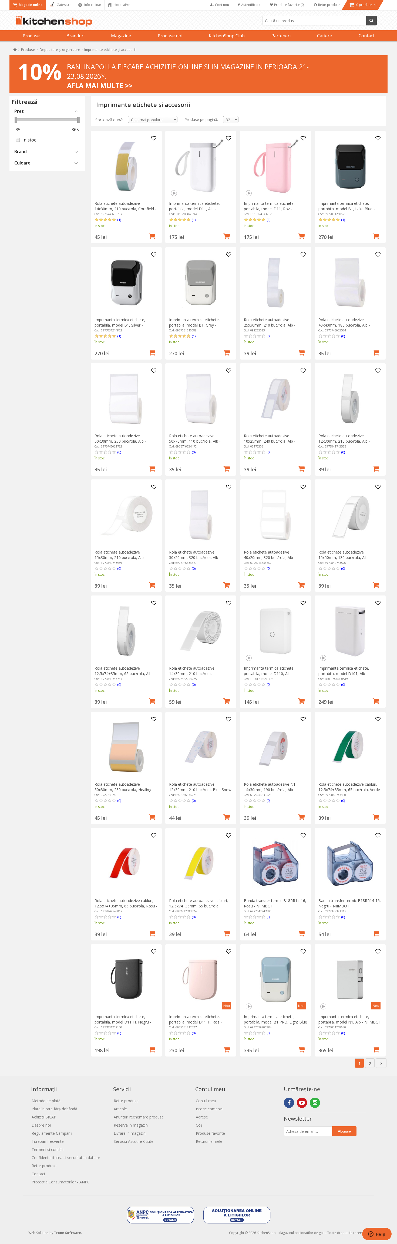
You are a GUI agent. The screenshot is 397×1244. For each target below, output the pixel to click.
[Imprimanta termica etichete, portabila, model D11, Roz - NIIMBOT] (275, 166)
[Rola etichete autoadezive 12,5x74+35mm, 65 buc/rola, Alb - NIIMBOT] (126, 631)
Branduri (75, 36)
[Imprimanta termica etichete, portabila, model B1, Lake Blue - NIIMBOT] (350, 166)
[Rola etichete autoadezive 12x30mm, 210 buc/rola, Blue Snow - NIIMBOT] (201, 747)
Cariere (324, 36)
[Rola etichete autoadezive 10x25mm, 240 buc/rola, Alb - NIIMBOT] (275, 398)
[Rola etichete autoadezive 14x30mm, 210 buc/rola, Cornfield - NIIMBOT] (126, 166)
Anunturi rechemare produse (139, 1117)
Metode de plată (46, 1100)
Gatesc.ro (64, 4)
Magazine (121, 36)
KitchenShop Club (227, 36)
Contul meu (206, 1100)
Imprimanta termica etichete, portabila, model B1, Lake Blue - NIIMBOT (346, 209)
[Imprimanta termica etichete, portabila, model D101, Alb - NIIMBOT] (350, 631)
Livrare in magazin (130, 1133)
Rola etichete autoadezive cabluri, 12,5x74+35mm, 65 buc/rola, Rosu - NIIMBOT (126, 906)
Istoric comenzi (209, 1108)
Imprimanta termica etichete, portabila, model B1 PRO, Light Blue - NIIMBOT (275, 1022)
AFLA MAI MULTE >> (100, 85)
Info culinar (92, 4)
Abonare (344, 1131)
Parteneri (281, 36)
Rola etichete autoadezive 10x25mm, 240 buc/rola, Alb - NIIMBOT (269, 441)
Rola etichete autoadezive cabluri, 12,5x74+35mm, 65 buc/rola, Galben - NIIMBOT (198, 906)
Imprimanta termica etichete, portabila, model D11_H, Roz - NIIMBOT (195, 1022)
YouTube (302, 1103)
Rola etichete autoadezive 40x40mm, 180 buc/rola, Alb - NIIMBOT (344, 325)
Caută (371, 20)
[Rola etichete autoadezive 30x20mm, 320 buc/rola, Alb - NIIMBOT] (201, 515)
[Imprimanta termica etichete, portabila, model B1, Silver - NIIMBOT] (126, 282)
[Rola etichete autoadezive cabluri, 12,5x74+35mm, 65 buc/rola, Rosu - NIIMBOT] (126, 863)
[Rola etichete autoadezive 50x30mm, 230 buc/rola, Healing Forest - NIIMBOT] (126, 747)
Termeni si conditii (47, 1149)
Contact (366, 36)
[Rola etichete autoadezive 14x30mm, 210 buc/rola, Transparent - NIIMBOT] (201, 631)
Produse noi (170, 36)
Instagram (315, 1103)
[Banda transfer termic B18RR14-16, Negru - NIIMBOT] (350, 863)
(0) (268, 336)
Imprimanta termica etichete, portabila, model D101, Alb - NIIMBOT (343, 674)
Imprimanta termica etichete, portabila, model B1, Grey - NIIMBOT (194, 325)
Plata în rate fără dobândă (54, 1108)
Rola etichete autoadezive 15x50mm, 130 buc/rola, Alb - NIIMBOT (344, 557)
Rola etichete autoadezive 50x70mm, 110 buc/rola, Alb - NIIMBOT (195, 441)
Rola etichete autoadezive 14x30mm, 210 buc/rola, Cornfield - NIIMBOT (125, 209)
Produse (31, 36)
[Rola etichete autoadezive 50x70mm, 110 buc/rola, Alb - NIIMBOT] (201, 398)
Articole (120, 1108)
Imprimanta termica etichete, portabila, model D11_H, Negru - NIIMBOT (123, 1022)
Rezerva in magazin (131, 1125)
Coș (199, 1125)
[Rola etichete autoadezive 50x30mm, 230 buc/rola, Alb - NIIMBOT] (126, 398)
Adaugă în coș (152, 235)
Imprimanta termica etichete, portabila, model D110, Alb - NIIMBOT (269, 674)
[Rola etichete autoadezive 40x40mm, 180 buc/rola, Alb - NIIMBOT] (350, 282)
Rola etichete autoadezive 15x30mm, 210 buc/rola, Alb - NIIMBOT (120, 557)
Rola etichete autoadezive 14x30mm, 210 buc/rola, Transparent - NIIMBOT (191, 674)
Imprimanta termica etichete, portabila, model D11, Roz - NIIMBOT (269, 209)
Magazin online (30, 4)
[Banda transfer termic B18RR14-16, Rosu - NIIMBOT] (275, 863)
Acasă (15, 51)
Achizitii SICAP (44, 1117)
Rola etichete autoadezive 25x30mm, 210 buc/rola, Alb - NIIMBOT (269, 325)
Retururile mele (209, 1141)
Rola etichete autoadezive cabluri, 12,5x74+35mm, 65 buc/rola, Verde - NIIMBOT (349, 790)
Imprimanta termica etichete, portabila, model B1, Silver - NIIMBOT (120, 325)
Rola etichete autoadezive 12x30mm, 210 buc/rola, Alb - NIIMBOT (344, 441)
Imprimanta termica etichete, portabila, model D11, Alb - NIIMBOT (194, 209)
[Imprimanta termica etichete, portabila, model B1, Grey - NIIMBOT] (201, 282)
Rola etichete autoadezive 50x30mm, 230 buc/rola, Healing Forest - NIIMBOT (123, 790)
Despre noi (41, 1125)
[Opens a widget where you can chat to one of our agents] (377, 1234)
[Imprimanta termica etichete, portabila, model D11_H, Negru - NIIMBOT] (126, 979)
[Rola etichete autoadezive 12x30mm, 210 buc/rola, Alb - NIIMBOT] (350, 398)
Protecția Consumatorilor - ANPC (61, 1181)
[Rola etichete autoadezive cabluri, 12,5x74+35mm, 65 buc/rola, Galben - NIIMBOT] (201, 863)
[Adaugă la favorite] (154, 138)
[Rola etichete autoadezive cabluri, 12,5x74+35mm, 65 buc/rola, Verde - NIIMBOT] (350, 747)
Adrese (202, 1117)
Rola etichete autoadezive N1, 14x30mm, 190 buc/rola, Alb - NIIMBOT (270, 790)
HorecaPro (121, 4)
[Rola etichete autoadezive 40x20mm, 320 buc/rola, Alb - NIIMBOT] (275, 515)
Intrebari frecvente (48, 1141)
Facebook (289, 1103)
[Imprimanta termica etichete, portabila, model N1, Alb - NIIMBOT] (350, 979)
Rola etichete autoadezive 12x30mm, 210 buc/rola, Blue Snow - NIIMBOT (200, 790)
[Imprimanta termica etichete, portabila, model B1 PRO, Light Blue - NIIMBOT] (275, 979)
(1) (119, 219)
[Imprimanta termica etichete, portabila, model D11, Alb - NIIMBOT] (201, 166)
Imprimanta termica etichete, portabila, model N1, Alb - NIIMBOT (349, 1019)
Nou (226, 1005)
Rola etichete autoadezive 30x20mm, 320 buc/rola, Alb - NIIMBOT (195, 557)
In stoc (29, 140)
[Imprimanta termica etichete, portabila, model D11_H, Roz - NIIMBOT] (201, 979)
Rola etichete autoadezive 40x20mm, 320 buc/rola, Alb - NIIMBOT (269, 557)
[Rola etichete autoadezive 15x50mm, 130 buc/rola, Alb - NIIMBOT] (350, 515)
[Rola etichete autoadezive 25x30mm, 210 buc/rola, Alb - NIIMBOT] (275, 282)
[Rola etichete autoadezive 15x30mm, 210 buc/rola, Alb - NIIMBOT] (126, 515)
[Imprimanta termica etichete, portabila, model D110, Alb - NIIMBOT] (275, 631)
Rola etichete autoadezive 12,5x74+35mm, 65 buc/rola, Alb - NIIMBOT (124, 674)
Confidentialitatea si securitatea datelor (66, 1157)
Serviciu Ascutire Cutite (133, 1141)
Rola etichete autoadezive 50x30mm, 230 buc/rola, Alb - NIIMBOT (120, 441)
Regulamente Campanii (52, 1133)
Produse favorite (210, 1133)
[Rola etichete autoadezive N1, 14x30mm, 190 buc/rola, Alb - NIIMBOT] (275, 747)
